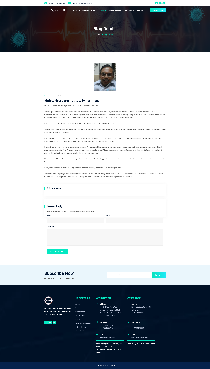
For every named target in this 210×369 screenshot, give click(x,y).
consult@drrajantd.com (108, 337)
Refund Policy (80, 331)
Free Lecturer (80, 315)
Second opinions (114, 10)
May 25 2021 (57, 96)
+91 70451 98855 (137, 328)
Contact (140, 10)
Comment (50, 227)
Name (49, 216)
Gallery (94, 10)
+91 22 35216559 (106, 323)
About (76, 10)
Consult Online (158, 10)
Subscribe (158, 275)
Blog (103, 10)
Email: (81, 3)
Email (108, 216)
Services (85, 10)
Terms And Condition (83, 323)
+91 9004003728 (106, 328)
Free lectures (129, 10)
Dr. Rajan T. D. (55, 10)
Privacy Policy (80, 327)
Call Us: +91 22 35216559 (57, 3)
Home (99, 35)
